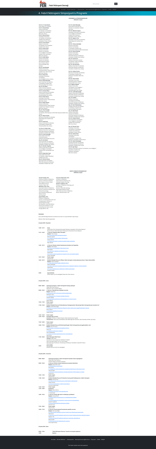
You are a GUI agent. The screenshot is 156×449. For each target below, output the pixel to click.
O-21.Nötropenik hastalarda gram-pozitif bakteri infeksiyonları (63, 381)
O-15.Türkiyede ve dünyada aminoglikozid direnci (58, 328)
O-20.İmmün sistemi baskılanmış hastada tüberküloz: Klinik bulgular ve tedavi (66, 372)
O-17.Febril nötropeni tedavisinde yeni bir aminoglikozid (59, 334)
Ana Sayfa (63, 9)
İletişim (114, 9)
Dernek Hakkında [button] (71, 9)
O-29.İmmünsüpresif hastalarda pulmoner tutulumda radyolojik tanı (64, 418)
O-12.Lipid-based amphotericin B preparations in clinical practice (61, 299)
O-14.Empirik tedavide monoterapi (54, 311)
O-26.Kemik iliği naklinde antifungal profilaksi (59, 403)
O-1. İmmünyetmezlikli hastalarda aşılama (57, 235)
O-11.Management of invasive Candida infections (58, 296)
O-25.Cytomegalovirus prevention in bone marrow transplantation (64, 400)
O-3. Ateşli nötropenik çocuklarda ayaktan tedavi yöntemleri (61, 241)
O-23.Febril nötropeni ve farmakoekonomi (58, 391)
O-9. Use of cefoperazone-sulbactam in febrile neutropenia (60, 269)
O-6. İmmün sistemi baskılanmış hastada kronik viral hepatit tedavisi (63, 254)
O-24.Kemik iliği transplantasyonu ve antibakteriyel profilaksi (62, 397)
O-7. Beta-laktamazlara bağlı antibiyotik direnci (58, 263)
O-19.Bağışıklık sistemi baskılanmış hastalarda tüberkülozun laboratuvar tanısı (67, 369)
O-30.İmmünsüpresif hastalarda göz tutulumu (59, 421)
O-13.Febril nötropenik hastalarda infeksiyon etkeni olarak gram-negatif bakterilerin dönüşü (68, 308)
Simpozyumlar (81, 9)
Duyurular (104, 9)
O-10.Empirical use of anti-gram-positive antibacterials (59, 293)
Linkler (109, 9)
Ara (116, 4)
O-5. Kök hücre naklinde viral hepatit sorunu (57, 251)
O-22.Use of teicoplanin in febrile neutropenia (59, 384)
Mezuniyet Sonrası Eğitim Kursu (93, 9)
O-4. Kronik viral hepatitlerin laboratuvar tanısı (58, 248)
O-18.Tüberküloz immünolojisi (55, 366)
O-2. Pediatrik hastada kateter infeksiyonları (57, 238)
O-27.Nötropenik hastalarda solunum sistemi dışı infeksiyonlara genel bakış (66, 412)
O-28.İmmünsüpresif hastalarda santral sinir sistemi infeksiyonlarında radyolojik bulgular (69, 415)
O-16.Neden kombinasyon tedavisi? (55, 331)
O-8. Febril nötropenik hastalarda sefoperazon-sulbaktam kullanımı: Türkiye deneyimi (67, 266)
